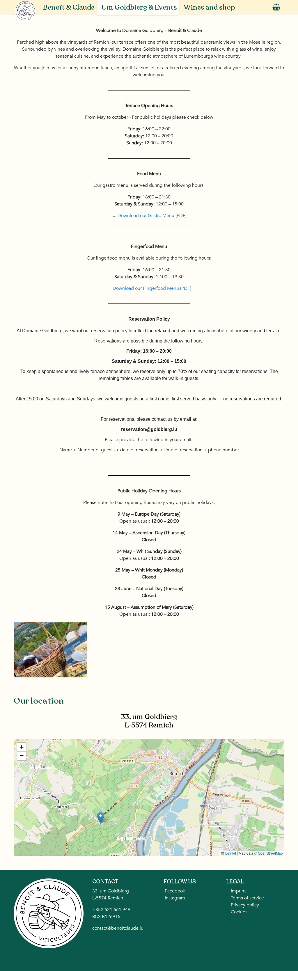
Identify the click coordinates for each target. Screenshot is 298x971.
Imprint (238, 891)
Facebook (174, 891)
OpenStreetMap (270, 853)
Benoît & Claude (69, 7)
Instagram (174, 898)
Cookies (239, 912)
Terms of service (247, 898)
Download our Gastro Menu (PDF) (152, 215)
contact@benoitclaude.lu (117, 928)
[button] (100, 818)
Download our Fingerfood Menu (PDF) (152, 288)
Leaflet (230, 853)
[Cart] (275, 7)
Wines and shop (209, 7)
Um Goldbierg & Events (139, 7)
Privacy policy (245, 905)
